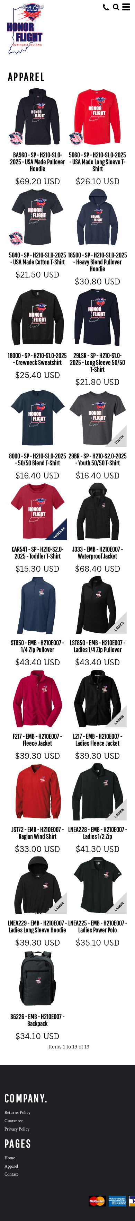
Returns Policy (17, 1113)
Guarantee (13, 1121)
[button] (115, 6)
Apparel (11, 1166)
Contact (11, 1174)
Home (9, 1158)
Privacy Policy (16, 1129)
